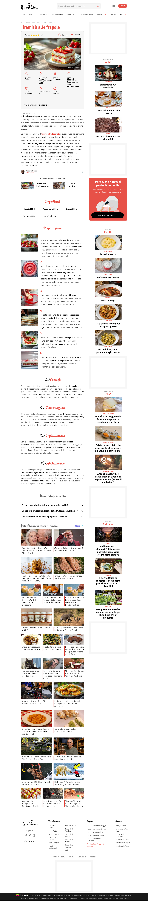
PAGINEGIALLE (48, 895)
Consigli (113, 14)
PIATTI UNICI (108, 321)
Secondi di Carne (69, 841)
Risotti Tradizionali (53, 847)
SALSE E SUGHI (108, 274)
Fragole (27, 209)
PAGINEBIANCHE (79, 895)
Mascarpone (48, 209)
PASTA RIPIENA (108, 251)
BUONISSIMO (119, 895)
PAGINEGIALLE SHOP (60, 895)
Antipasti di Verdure (53, 827)
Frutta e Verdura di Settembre (94, 840)
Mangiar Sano (121, 826)
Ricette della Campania (120, 835)
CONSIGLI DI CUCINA (108, 414)
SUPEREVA (128, 895)
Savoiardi (48, 216)
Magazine (70, 14)
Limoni (69, 209)
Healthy (100, 14)
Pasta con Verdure (52, 839)
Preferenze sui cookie (56, 898)
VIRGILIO (39, 895)
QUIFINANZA (110, 895)
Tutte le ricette (26, 14)
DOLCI (33, 23)
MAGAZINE (108, 575)
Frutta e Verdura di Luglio (96, 832)
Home (22, 23)
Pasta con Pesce (55, 834)
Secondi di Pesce (69, 835)
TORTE (108, 134)
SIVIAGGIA (102, 895)
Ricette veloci (57, 14)
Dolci (108, 61)
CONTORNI (108, 298)
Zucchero (27, 216)
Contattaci (71, 857)
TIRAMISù (52, 23)
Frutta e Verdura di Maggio (96, 826)
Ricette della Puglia (123, 843)
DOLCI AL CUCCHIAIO (42, 23)
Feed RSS (93, 857)
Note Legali (30, 898)
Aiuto (65, 898)
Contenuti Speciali (58, 857)
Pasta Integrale (54, 843)
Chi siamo (23, 898)
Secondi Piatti (70, 826)
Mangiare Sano (87, 14)
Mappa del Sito (82, 857)
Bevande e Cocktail (69, 846)
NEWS (108, 543)
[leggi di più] (83, 172)
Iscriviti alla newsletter (108, 215)
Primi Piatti (53, 831)
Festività (42, 14)
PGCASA (70, 895)
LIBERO (33, 895)
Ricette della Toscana (123, 846)
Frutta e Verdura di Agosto (96, 835)
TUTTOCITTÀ (90, 895)
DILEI (96, 895)
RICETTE (28, 23)
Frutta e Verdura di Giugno (96, 829)
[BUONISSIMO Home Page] (30, 6)
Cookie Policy (45, 898)
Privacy (37, 898)
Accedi (122, 6)
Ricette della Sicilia (123, 840)
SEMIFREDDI (108, 82)
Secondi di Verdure (69, 830)
